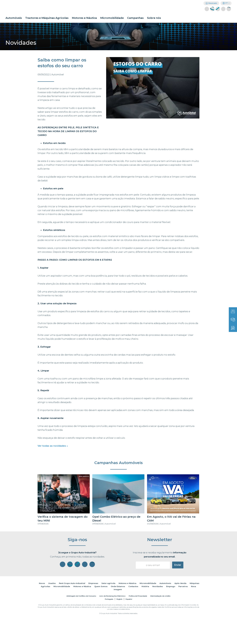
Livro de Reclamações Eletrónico (112, 596)
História (145, 586)
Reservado (212, 3)
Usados (52, 583)
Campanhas (135, 17)
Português (109, 599)
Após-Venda (180, 583)
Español (129, 599)
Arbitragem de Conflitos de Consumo (81, 596)
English (119, 599)
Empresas (93, 583)
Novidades (157, 586)
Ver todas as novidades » (53, 445)
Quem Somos (101, 586)
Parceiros (183, 586)
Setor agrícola (108, 583)
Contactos (133, 586)
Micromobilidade (112, 17)
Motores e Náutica (84, 17)
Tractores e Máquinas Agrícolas (46, 17)
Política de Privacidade (138, 596)
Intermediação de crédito (160, 596)
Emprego (170, 586)
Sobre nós (154, 17)
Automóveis (13, 17)
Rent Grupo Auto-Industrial (72, 583)
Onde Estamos (118, 586)
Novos (42, 583)
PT (226, 3)
